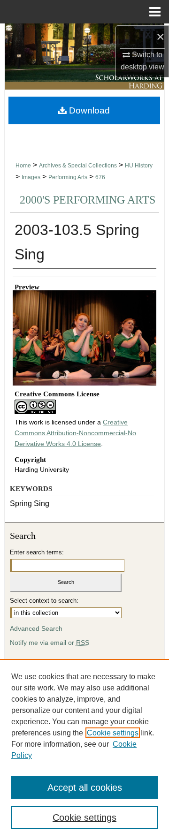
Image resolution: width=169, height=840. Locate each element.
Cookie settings (112, 733)
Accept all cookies (84, 787)
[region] (84, 749)
